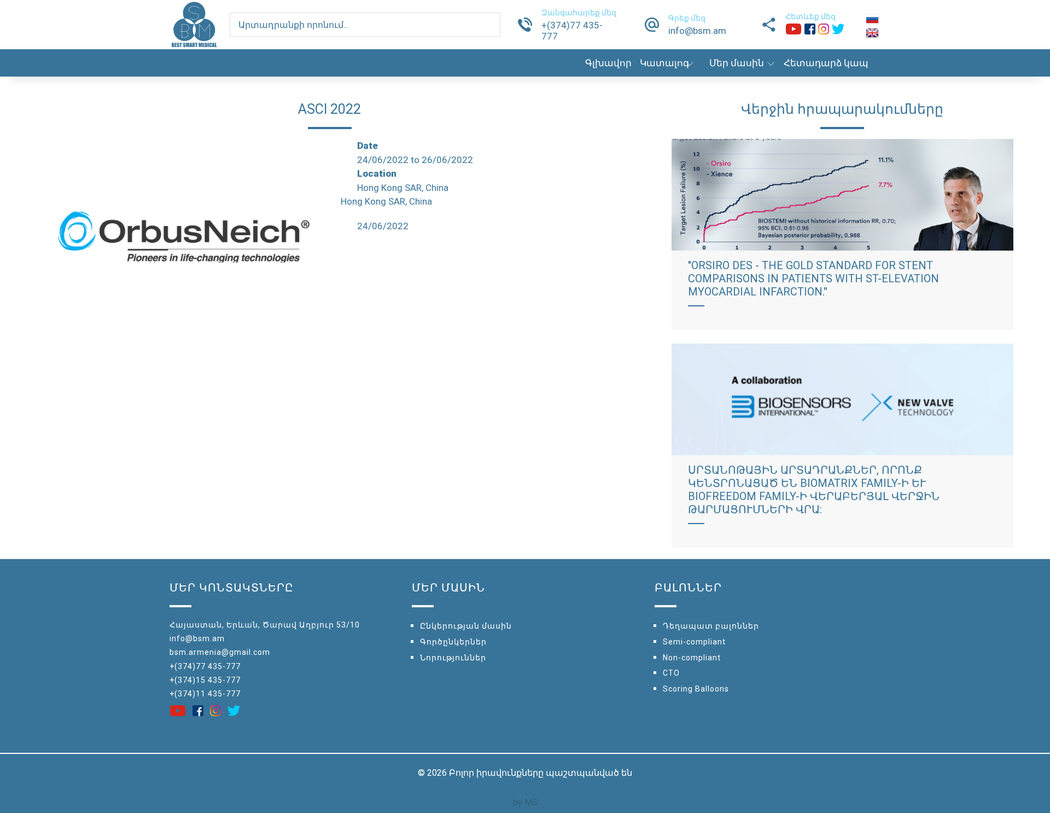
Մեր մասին (736, 62)
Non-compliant (692, 657)
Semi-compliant (694, 641)
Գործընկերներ (453, 641)
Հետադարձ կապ (826, 62)
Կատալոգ (664, 62)
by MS (525, 802)
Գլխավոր (608, 62)
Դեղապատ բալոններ (711, 626)
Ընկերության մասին (466, 626)
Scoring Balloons (696, 688)
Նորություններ (453, 657)
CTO (671, 673)
